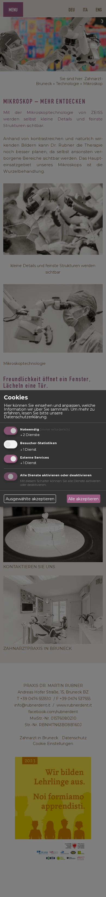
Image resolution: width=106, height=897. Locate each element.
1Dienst (28, 449)
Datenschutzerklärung (25, 416)
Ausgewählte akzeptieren (30, 498)
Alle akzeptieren (83, 498)
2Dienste (30, 435)
